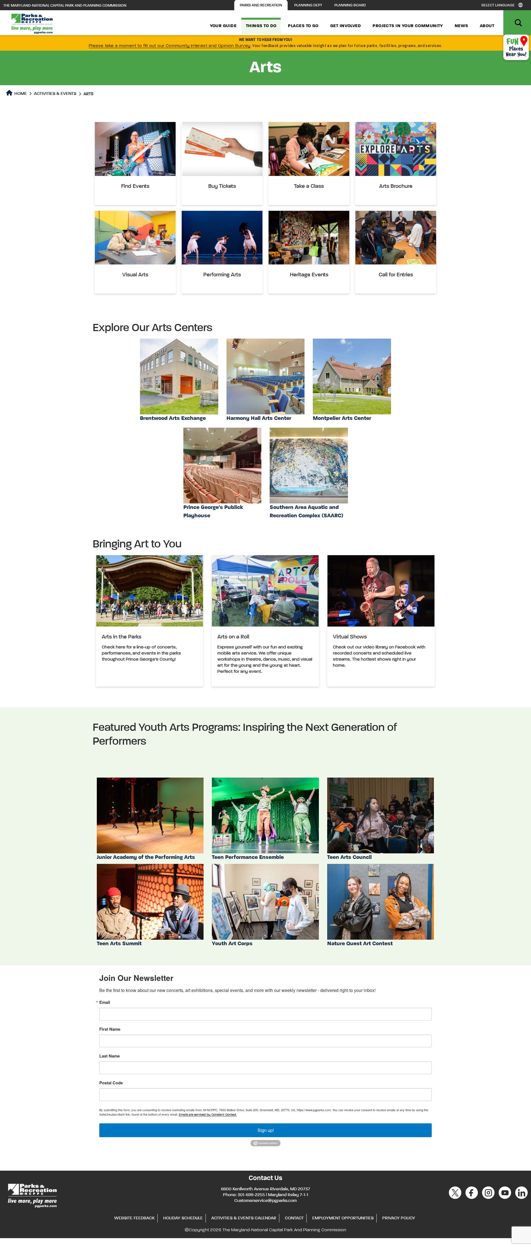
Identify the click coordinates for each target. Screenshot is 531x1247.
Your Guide (223, 26)
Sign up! (265, 1130)
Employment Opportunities (343, 1218)
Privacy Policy (398, 1218)
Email (104, 1002)
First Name (109, 1029)
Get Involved (345, 26)
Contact (294, 1218)
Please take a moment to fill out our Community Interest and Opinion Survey (170, 46)
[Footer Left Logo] (32, 1195)
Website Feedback (134, 1218)
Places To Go (303, 26)
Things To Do (261, 26)
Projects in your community (408, 26)
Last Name (109, 1056)
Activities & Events (55, 94)
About (487, 26)
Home (20, 94)
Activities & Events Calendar (243, 1218)
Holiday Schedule (183, 1218)
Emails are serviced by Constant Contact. (208, 1114)
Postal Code (111, 1083)
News (461, 26)
